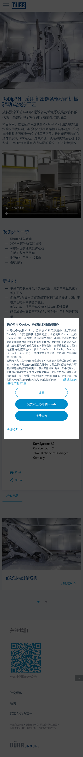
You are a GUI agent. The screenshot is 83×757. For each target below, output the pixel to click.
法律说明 (13, 429)
